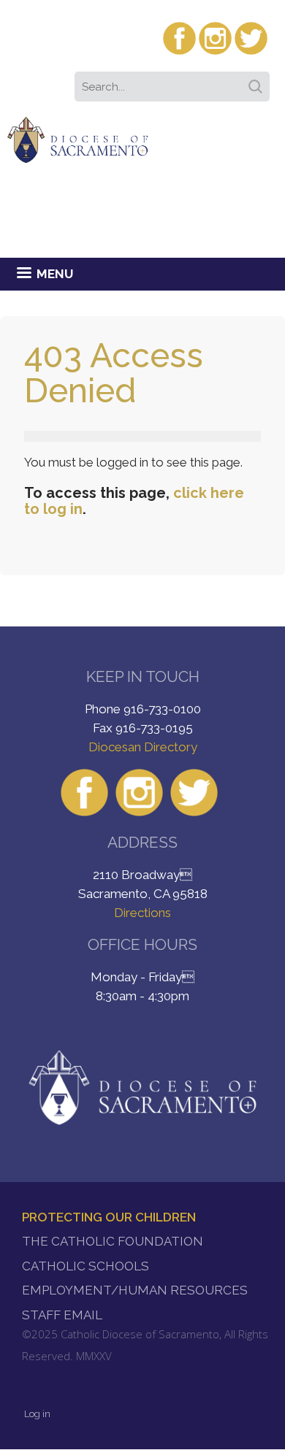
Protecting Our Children (109, 1217)
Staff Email (62, 1315)
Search (258, 81)
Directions (142, 912)
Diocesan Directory (142, 747)
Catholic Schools (85, 1266)
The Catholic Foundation (112, 1241)
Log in (37, 1413)
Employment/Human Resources (135, 1290)
